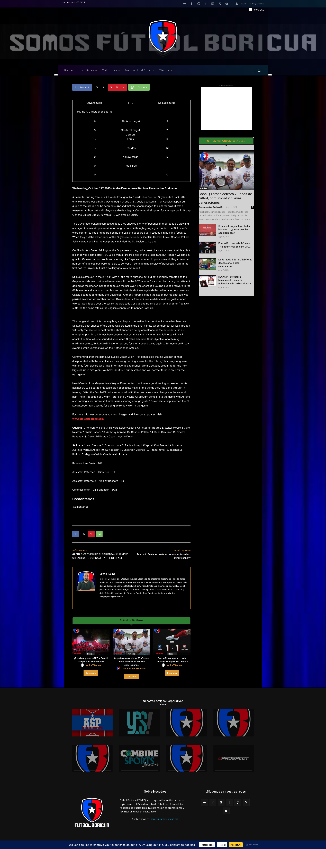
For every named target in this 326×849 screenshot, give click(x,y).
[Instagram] (198, 3)
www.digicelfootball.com (88, 418)
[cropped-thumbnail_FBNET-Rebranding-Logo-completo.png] (233, 722)
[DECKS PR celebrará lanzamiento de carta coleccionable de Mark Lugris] (207, 281)
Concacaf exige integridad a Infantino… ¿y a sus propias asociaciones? (234, 229)
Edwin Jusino (107, 573)
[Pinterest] (91, 534)
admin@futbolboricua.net (164, 819)
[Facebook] (191, 3)
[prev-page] (201, 294)
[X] (219, 3)
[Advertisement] (226, 108)
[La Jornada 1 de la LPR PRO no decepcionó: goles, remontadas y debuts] (207, 264)
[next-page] (206, 294)
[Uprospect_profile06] (233, 758)
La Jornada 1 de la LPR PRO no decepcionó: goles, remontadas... (235, 263)
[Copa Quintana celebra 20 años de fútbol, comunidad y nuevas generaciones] (131, 642)
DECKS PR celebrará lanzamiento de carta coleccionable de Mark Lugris (234, 280)
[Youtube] (226, 3)
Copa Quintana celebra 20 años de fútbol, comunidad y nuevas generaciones (131, 661)
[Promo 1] (92, 722)
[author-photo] (83, 665)
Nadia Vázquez (93, 665)
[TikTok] (205, 3)
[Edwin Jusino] (86, 588)
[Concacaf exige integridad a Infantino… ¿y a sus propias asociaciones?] (207, 230)
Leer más (91, 673)
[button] (259, 70)
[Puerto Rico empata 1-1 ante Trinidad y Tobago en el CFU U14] (172, 642)
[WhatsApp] (99, 534)
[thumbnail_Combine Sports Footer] (139, 758)
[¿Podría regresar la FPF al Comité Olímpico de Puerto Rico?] (91, 642)
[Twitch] (212, 3)
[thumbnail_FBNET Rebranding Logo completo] (186, 722)
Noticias (90, 654)
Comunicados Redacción (134, 668)
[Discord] (184, 3)
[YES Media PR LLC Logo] (139, 722)
